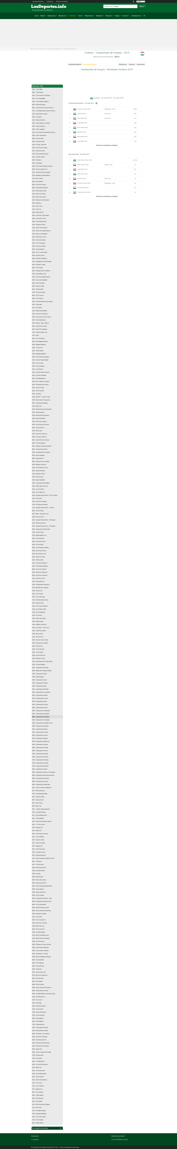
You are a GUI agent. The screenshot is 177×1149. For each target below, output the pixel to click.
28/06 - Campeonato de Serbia (39, 769)
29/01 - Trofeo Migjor (37, 89)
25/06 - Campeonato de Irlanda (39, 695)
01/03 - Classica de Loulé (38, 150)
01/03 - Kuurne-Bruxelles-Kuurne (40, 153)
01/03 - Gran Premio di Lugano (39, 147)
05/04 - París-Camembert (38, 283)
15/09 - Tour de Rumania (38, 1015)
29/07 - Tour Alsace (37, 861)
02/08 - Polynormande (37, 876)
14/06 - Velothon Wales (37, 621)
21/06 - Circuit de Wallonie (38, 664)
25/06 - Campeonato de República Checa (42, 723)
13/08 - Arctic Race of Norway (39, 923)
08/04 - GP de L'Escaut (38, 295)
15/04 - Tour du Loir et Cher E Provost (41, 316)
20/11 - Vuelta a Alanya (37, 1122)
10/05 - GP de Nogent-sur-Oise (40, 467)
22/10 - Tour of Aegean (37, 1119)
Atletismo (99, 16)
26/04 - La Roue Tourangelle (39, 375)
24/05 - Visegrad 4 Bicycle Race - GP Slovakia (43, 526)
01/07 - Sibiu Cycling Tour (38, 790)
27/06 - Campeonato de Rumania (40, 759)
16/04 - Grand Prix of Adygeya (39, 329)
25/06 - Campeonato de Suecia (39, 707)
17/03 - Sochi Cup (36, 209)
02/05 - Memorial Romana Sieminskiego (42, 409)
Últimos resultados (62, 1)
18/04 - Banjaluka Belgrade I (39, 344)
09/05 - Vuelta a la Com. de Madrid (40, 461)
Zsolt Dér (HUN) (81, 113)
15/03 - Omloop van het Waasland (40, 200)
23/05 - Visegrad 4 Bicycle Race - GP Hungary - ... (44, 520)
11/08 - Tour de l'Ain (37, 916)
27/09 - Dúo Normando (37, 1055)
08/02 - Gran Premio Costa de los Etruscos (43, 107)
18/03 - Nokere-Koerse (38, 212)
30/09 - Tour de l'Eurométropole (40, 1064)
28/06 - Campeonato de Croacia (40, 781)
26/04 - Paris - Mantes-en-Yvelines (40, 381)
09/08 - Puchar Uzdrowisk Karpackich (41, 910)
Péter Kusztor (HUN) (82, 164)
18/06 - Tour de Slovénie (38, 649)
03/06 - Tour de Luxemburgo (39, 569)
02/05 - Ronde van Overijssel (39, 421)
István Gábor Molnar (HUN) (84, 160)
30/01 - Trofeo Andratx (37, 92)
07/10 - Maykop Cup (37, 1089)
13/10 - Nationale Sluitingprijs (39, 1113)
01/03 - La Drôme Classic (38, 157)
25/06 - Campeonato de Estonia (40, 704)
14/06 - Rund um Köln (37, 633)
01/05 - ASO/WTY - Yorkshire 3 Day (41, 396)
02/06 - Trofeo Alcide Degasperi (40, 566)
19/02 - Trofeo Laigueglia (38, 129)
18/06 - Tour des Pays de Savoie (40, 639)
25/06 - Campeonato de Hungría (40, 716)
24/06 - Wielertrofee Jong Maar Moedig (41, 670)
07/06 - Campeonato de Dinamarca (40, 584)
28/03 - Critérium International (39, 258)
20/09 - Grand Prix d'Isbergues (39, 1036)
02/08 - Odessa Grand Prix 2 (39, 883)
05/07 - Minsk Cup (36, 806)
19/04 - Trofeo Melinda (37, 350)
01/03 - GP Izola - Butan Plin (39, 144)
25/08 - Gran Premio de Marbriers (40, 947)
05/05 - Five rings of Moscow (39, 436)
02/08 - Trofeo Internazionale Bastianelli (42, 886)
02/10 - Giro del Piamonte (38, 1070)
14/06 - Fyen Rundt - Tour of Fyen (40, 627)
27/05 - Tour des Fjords (38, 532)
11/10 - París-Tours (37, 1107)
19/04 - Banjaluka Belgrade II (39, 353)
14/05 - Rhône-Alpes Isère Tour (40, 486)
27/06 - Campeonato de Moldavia (40, 766)
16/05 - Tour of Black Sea (38, 492)
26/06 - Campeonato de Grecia (39, 735)
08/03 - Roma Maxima (37, 181)
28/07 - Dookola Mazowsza (39, 855)
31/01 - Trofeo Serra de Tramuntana (41, 95)
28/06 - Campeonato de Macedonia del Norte (43, 775)
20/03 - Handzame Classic (38, 224)
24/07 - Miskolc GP (37, 830)
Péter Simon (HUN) (82, 174)
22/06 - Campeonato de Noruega (40, 667)
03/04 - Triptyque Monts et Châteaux (41, 270)
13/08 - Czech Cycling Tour (39, 919)
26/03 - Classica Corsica (38, 255)
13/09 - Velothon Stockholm (39, 1006)
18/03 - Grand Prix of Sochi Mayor (40, 215)
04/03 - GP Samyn (36, 160)
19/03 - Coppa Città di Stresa (39, 221)
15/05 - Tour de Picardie (38, 489)
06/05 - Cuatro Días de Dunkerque (40, 440)
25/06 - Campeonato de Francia (40, 698)
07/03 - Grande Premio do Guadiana (41, 172)
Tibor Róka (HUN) (82, 118)
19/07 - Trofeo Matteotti (38, 818)
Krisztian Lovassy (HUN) (84, 109)
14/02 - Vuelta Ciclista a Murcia (39, 113)
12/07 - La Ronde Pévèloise (39, 812)
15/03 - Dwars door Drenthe (39, 196)
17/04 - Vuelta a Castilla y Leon (39, 332)
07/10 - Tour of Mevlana (38, 1086)
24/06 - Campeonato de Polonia (40, 683)
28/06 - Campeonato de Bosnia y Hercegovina (43, 772)
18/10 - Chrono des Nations (39, 1116)
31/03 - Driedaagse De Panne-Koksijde (41, 261)
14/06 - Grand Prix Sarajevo (39, 630)
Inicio (37, 16)
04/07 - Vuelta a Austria (38, 799)
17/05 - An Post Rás (37, 498)
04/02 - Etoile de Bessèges (38, 104)
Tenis (80, 16)
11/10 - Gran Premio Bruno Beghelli (40, 1104)
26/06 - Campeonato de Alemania (40, 726)
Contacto (35, 1139)
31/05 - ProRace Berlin (37, 560)
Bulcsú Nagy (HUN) (82, 127)
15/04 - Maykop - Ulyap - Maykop (40, 323)
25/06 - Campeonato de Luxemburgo (41, 692)
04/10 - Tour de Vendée (38, 1076)
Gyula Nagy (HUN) (82, 141)
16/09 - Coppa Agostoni (38, 1018)
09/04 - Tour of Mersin (37, 298)
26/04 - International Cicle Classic (40, 384)
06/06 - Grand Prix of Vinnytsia (39, 575)
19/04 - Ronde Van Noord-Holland (40, 356)
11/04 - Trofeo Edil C (37, 304)
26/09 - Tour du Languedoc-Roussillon (41, 1052)
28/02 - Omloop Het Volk (38, 141)
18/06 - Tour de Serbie (37, 652)
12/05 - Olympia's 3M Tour (38, 473)
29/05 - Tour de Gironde (38, 538)
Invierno (125, 16)
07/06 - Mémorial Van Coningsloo (40, 587)
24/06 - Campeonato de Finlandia (40, 689)
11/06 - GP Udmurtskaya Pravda (40, 599)
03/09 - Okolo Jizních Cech (39, 972)
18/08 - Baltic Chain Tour (38, 926)
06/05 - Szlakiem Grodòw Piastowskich (42, 446)
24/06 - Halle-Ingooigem (38, 676)
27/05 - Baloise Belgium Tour (39, 535)
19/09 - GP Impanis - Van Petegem (40, 1033)
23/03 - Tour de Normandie (38, 240)
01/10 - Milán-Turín (36, 1067)
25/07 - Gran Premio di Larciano (40, 833)
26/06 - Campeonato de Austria (39, 729)
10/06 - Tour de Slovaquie (38, 596)
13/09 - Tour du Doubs (37, 1009)
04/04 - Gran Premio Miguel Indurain (41, 276)
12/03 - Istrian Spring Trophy (39, 190)
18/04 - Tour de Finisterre (38, 338)
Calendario (50, 1)
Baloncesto (52, 16)
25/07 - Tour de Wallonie (38, 836)
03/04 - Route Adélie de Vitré (39, 273)
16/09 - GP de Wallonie (37, 1021)
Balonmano (89, 16)
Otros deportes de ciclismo (40, 1128)
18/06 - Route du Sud (37, 646)
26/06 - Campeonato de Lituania (40, 744)
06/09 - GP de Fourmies (38, 984)
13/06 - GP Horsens (37, 615)
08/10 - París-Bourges (37, 1098)
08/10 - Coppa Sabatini (37, 1095)
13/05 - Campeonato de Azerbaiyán (41, 483)
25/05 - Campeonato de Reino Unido (41, 529)
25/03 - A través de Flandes (39, 246)
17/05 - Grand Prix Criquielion (39, 501)
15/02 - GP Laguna (36, 117)
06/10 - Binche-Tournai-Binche (39, 1079)
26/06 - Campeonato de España (40, 753)
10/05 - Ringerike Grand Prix (39, 464)
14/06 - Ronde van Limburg (39, 618)
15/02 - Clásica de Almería (38, 120)
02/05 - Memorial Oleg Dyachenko (40, 415)
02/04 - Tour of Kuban (37, 267)
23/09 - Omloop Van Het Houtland (40, 1046)
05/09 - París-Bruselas (37, 978)
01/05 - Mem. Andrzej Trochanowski (41, 400)
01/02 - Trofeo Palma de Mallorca (40, 101)
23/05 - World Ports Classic (39, 523)
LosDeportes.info (39, 7)
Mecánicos (62, 16)
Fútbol (42, 16)
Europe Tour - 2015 (37, 86)
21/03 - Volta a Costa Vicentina (39, 227)
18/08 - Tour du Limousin (38, 929)
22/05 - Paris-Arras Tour (38, 516)
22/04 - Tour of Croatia (37, 363)
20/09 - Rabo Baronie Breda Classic (41, 1042)
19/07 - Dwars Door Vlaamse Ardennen (42, 821)
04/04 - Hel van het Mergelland (39, 280)
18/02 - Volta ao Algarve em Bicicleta (41, 123)
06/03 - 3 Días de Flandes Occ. (40, 169)
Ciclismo (72, 16)
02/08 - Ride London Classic (39, 879)
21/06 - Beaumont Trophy (38, 658)
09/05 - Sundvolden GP (38, 458)
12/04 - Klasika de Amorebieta (39, 310)
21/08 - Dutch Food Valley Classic (40, 935)
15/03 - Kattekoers (36, 203)
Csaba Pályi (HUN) (82, 123)
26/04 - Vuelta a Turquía (38, 387)
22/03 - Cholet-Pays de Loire (39, 236)
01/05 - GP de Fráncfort (38, 390)
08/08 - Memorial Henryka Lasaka (40, 907)
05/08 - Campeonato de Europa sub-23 (41, 901)
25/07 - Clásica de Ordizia (38, 843)
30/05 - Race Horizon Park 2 (39, 550)
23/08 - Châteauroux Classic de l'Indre (41, 944)
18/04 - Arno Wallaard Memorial (40, 341)
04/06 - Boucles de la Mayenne (39, 572)
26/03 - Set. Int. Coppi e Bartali (39, 252)
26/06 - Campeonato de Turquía (40, 732)
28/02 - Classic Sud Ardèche (39, 135)
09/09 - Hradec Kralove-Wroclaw (40, 990)
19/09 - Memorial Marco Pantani (40, 1030)
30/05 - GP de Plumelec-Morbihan (40, 547)
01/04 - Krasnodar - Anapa (38, 264)
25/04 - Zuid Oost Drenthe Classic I (41, 372)
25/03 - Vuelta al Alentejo (38, 249)
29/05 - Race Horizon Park (38, 541)
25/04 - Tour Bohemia (37, 369)
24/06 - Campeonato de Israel (39, 679)
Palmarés (132, 64)
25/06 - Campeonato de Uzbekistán (41, 710)
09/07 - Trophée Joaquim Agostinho (41, 809)
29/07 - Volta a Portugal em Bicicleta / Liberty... (43, 858)
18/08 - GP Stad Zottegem (38, 932)
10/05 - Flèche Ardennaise (38, 470)
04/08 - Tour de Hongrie (38, 895)
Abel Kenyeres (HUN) (83, 187)
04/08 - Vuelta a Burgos (38, 889)
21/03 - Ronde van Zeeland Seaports (41, 230)
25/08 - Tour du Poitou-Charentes (40, 950)
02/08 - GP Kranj (36, 873)
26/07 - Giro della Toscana (38, 852)
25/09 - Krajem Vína (37, 1049)
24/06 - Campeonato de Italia (39, 686)
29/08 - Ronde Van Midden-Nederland (41, 956)
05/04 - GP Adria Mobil (37, 289)
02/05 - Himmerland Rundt (38, 418)
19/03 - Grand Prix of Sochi (39, 218)
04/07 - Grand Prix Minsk (38, 796)
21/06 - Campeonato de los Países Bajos (42, 661)
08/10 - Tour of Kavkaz (37, 1092)
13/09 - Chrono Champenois (39, 1012)
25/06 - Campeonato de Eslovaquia (40, 719)
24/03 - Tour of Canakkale (38, 243)
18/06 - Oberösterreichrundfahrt (40, 643)
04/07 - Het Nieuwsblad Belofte (39, 793)
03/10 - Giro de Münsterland (39, 1073)
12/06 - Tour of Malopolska (38, 612)
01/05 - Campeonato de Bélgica (40, 403)
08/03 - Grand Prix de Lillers (39, 184)
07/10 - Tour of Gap (37, 1082)
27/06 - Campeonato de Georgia (40, 763)
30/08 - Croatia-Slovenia (38, 966)
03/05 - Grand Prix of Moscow (39, 433)
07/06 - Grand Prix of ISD (38, 578)
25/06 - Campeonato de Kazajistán (40, 713)
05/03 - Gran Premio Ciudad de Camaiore (42, 166)
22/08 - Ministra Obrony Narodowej (40, 938)
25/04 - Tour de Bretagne (38, 366)
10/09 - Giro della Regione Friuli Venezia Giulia (43, 993)
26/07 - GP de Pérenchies (38, 849)
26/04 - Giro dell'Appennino (38, 378)
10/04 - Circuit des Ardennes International (42, 301)
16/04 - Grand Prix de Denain (39, 326)
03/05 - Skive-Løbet (37, 430)
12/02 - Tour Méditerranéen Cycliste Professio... (44, 110)
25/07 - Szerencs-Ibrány (38, 839)
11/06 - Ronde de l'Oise (38, 603)
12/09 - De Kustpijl (36, 1002)
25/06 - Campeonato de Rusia (39, 701)
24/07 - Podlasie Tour (37, 827)
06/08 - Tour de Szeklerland (39, 904)
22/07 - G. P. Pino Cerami (38, 824)
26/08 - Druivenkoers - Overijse (40, 953)
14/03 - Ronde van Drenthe (39, 193)
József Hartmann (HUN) (83, 192)
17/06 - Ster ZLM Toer (37, 636)
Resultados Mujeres (75, 64)
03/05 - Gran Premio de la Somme (40, 424)
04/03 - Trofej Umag (37, 163)
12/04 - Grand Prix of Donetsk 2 (40, 313)
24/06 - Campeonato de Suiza (39, 673)
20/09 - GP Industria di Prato (39, 1039)
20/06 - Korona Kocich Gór (38, 655)
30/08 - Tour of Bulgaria (38, 962)
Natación (109, 16)
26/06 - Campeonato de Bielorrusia (40, 741)
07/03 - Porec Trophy (37, 178)
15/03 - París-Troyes (37, 206)
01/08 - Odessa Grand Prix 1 (39, 867)
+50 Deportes (135, 16)
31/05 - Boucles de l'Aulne (38, 556)
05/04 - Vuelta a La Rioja (38, 286)
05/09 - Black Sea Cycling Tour (39, 975)
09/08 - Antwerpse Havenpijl (39, 913)
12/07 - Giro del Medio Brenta (39, 815)
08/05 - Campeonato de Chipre (39, 449)
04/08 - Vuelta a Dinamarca (39, 892)
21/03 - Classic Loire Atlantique (39, 233)
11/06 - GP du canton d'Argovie (40, 606)
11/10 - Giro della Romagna (39, 1110)
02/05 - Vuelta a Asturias (38, 412)
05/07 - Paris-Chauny (37, 803)
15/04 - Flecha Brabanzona (39, 320)
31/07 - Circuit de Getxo (38, 864)
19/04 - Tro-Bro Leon (37, 347)
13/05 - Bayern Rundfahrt (38, 480)
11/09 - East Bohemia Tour (38, 996)
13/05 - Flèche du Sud (37, 476)
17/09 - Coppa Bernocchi (38, 1024)
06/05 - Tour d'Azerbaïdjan (38, 443)
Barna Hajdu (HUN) (82, 136)
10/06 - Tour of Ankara (37, 593)
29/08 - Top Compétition (38, 959)
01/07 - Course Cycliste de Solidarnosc (42, 787)
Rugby (117, 16)
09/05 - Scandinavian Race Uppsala (41, 452)
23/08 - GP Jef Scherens (38, 941)
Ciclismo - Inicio (36, 82)
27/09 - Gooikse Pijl (37, 1058)
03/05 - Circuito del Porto (38, 427)
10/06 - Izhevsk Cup (37, 590)
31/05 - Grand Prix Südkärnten (39, 563)
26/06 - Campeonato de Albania (40, 738)
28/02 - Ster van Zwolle (38, 138)
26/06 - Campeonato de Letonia (40, 750)
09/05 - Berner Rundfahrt (38, 455)
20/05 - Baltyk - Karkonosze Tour (40, 513)
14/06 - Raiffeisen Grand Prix (39, 624)
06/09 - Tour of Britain (37, 981)
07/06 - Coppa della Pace (38, 581)
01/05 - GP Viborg (36, 393)
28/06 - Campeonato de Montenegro (41, 784)
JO (144, 16)
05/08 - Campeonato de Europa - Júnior (42, 898)
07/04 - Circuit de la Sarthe (38, 292)
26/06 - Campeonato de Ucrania (40, 756)
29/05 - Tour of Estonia (37, 544)
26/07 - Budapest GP (37, 846)
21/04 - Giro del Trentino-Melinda (40, 360)
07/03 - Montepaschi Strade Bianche (41, 175)
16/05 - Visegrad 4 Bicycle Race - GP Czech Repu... (45, 495)
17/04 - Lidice (35, 335)
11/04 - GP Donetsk (37, 307)
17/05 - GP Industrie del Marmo (40, 504)
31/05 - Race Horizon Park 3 (39, 553)
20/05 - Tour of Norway (38, 510)
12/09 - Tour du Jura (37, 999)
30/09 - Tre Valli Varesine (38, 1061)
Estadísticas (123, 64)
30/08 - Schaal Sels (37, 969)
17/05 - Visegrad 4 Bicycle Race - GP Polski (43, 507)
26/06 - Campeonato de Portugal (40, 747)
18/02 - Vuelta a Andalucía (38, 126)
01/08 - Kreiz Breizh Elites (38, 870)
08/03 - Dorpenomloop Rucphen (40, 187)
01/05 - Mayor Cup (36, 406)
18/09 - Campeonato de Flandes (40, 1027)
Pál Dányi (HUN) (81, 132)
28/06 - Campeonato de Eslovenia (40, 778)
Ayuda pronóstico (38, 1)
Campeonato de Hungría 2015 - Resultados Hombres (60, 49)
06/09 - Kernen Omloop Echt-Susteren (41, 987)
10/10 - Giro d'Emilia (37, 1101)
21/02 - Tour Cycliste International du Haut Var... (44, 132)
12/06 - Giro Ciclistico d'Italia (39, 609)
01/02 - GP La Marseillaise (38, 98)
